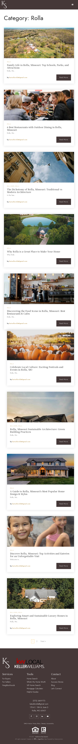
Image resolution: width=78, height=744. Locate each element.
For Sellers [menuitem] (6, 682)
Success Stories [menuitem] (57, 682)
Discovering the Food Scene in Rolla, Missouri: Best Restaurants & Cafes (36, 312)
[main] (39, 329)
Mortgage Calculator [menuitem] (35, 688)
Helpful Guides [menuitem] (32, 692)
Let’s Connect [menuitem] (56, 688)
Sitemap (43, 724)
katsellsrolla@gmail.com (18, 77)
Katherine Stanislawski (41, 737)
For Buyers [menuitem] (6, 678)
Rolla (9, 62)
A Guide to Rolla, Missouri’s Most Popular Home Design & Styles (37, 493)
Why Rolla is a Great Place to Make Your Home (33, 251)
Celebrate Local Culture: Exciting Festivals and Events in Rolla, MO (36, 368)
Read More (63, 77)
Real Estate (10, 186)
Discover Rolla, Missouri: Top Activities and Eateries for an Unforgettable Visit (39, 555)
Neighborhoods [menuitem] (8, 685)
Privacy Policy (36, 724)
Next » (43, 641)
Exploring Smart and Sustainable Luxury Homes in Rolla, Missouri (39, 617)
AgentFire (40, 739)
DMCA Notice (28, 724)
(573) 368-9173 (39, 700)
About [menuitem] (53, 678)
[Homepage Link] (4, 4)
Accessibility (50, 724)
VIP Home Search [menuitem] (34, 685)
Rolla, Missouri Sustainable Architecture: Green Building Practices (37, 430)
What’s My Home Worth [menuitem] (36, 682)
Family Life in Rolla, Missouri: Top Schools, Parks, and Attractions (38, 66)
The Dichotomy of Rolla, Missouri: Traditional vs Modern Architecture (34, 191)
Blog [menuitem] (53, 685)
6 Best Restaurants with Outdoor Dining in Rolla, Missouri (34, 128)
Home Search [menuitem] (32, 678)
